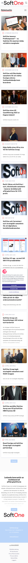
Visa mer (14, 461)
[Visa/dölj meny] (2, 3)
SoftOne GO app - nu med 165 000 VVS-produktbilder (14, 259)
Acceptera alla (14, 288)
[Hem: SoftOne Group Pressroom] (13, 3)
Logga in (14, 560)
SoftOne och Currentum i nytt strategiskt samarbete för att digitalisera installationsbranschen (13, 224)
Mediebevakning (14, 549)
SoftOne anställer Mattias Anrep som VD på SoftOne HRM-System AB (13, 408)
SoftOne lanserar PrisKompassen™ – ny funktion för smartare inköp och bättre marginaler (13, 39)
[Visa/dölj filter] (25, 10)
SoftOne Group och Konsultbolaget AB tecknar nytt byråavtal (13, 320)
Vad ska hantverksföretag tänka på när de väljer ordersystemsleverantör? (12, 297)
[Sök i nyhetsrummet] (26, 3)
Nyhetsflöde (14, 558)
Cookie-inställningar (14, 291)
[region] (14, 281)
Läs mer (14, 509)
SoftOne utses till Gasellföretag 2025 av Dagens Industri (11, 112)
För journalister (14, 556)
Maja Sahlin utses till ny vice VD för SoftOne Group (13, 148)
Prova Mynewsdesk (14, 553)
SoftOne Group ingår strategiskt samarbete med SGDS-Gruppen (13, 371)
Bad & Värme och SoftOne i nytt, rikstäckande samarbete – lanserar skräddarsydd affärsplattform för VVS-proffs (14, 188)
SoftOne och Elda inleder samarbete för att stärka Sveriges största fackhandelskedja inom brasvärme (12, 77)
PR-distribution (14, 551)
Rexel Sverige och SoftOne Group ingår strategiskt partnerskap (13, 445)
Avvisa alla (14, 285)
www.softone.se (14, 536)
